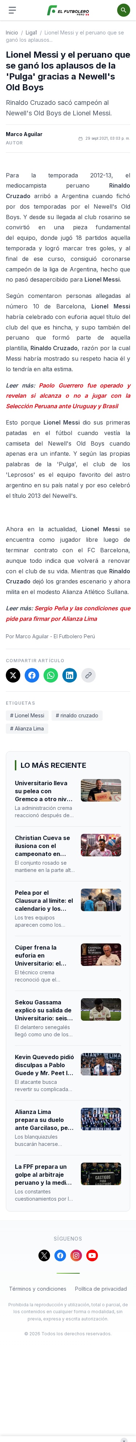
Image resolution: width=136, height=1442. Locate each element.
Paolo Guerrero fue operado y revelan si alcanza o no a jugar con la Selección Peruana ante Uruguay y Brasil (68, 396)
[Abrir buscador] (123, 10)
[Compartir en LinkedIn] (69, 675)
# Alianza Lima (27, 728)
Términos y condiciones (37, 1289)
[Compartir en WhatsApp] (51, 675)
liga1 (31, 32)
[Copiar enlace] (88, 675)
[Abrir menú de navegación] (12, 10)
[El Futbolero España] (68, 10)
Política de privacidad (101, 1289)
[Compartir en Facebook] (32, 675)
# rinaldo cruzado (77, 715)
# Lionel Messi (27, 715)
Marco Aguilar (24, 134)
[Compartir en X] (13, 675)
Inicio (12, 32)
